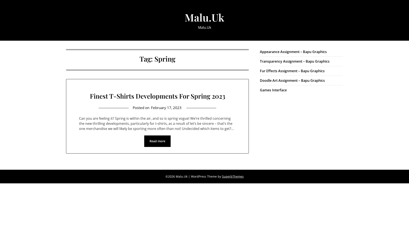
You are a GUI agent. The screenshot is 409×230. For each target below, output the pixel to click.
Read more (157, 141)
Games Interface (273, 90)
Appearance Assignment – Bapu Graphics (293, 51)
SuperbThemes (233, 176)
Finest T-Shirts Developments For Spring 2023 (157, 96)
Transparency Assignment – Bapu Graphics (295, 61)
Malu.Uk (204, 17)
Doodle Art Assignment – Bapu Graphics (292, 80)
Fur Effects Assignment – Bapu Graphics (292, 71)
